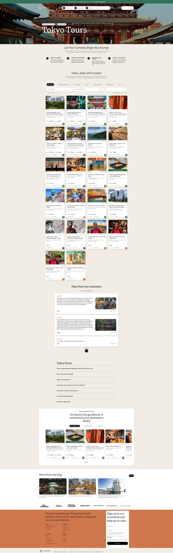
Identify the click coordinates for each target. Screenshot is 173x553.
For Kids (58, 92)
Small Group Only (51, 92)
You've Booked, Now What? (51, 543)
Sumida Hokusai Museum (63, 84)
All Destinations (45, 24)
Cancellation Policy (72, 551)
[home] (45, 9)
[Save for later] (62, 97)
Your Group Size (116, 92)
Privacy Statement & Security (60, 551)
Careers (64, 530)
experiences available (61, 24)
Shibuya (86, 84)
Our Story (64, 525)
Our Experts (64, 527)
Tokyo (54, 24)
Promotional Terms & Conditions (85, 551)
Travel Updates (49, 538)
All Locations (50, 84)
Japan (50, 24)
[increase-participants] (125, 93)
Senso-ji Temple (77, 84)
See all (131, 475)
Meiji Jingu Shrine (110, 84)
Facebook (64, 535)
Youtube (64, 542)
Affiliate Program (49, 527)
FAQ (46, 537)
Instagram (64, 538)
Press (63, 532)
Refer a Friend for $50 (50, 525)
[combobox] (60, 89)
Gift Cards (48, 529)
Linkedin (64, 540)
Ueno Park (121, 84)
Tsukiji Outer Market (97, 84)
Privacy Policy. (109, 537)
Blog (46, 535)
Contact (47, 542)
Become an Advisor (50, 540)
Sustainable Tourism (66, 529)
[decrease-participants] (122, 93)
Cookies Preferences (98, 551)
